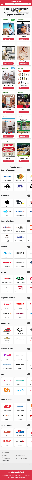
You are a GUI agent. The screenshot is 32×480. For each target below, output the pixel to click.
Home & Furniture (22, 458)
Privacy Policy (21, 475)
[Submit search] (29, 4)
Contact (4, 475)
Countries (27, 475)
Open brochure (8, 39)
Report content (10, 477)
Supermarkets (21, 455)
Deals (5, 455)
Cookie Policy (14, 475)
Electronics (7, 458)
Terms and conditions (20, 477)
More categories (5, 460)
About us (8, 475)
